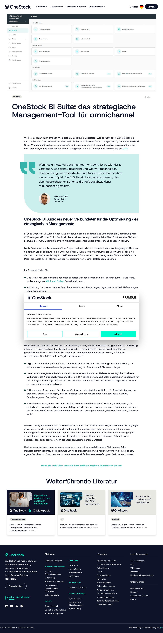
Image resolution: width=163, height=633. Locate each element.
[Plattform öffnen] (46, 6)
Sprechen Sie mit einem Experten (17, 598)
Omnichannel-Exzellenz (107, 593)
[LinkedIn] (6, 606)
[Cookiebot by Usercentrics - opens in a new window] (125, 297)
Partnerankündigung (18, 519)
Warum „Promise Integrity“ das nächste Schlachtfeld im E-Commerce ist (79, 526)
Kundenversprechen (105, 590)
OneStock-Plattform (77, 587)
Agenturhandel (51, 606)
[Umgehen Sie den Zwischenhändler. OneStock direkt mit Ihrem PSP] (132, 502)
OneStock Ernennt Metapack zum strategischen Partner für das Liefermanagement (25, 527)
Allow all (118, 334)
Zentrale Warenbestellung (108, 601)
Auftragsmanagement (55, 566)
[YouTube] (11, 606)
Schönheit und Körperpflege (109, 564)
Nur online (101, 579)
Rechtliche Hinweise (26, 627)
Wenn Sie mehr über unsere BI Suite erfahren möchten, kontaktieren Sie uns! (81, 465)
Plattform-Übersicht (53, 561)
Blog (132, 564)
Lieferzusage (50, 578)
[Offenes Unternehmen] (104, 6)
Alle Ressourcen (137, 561)
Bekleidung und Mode (106, 561)
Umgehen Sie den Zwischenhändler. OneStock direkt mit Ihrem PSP (129, 526)
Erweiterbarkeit (75, 572)
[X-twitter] (16, 606)
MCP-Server (74, 576)
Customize (80, 334)
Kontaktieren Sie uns (139, 595)
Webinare (134, 571)
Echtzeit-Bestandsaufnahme (53, 572)
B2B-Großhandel (104, 582)
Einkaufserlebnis (52, 595)
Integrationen (75, 569)
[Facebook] (21, 606)
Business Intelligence (54, 613)
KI (62, 519)
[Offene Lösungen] (62, 6)
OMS (125, 148)
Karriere (133, 592)
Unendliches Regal (105, 604)
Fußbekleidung (103, 568)
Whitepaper (135, 568)
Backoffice (73, 565)
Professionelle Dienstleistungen (76, 603)
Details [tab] (81, 306)
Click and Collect (55, 281)
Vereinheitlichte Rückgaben (51, 590)
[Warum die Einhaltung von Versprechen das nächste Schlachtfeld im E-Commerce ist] (81, 502)
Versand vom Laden (105, 597)
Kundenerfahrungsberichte (142, 575)
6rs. (161, 627)
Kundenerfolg (75, 608)
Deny (45, 334)
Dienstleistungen (77, 594)
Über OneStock (137, 588)
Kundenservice (51, 585)
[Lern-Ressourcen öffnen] (85, 6)
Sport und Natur (104, 575)
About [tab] (120, 306)
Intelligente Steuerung (54, 581)
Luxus (99, 571)
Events (133, 599)
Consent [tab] (43, 306)
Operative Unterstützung (55, 610)
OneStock (16, 97)
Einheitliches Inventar (106, 586)
